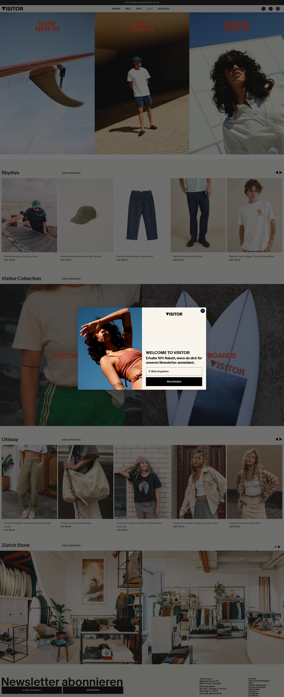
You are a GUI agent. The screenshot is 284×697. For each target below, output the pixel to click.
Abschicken (174, 381)
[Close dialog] (203, 311)
